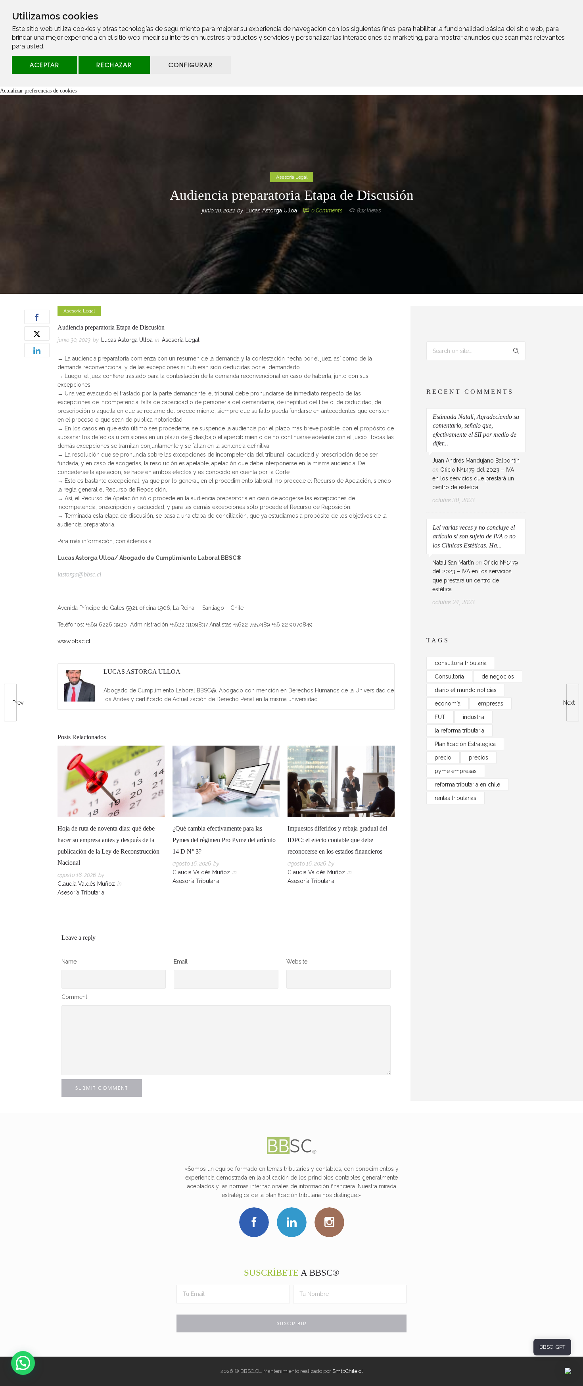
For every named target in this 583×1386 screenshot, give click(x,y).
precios (478, 757)
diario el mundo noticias (466, 690)
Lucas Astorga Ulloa (271, 210)
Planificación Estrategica (465, 744)
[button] (23, 1363)
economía (447, 703)
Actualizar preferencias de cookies (38, 91)
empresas (490, 703)
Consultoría (449, 676)
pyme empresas (456, 771)
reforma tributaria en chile (467, 784)
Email (181, 961)
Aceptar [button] (44, 65)
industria (473, 717)
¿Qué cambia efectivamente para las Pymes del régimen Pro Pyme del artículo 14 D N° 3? (224, 840)
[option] (111, 822)
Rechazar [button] (114, 65)
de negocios (497, 676)
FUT (440, 717)
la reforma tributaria (459, 730)
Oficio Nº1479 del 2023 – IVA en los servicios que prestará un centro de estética (473, 478)
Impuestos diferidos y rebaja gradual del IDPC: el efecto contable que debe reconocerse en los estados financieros (337, 840)
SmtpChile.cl (347, 1371)
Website (296, 961)
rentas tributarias (455, 798)
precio (443, 757)
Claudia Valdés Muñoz (86, 884)
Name (69, 961)
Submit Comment (101, 1087)
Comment (74, 997)
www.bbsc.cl (74, 641)
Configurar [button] (191, 65)
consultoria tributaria (461, 663)
